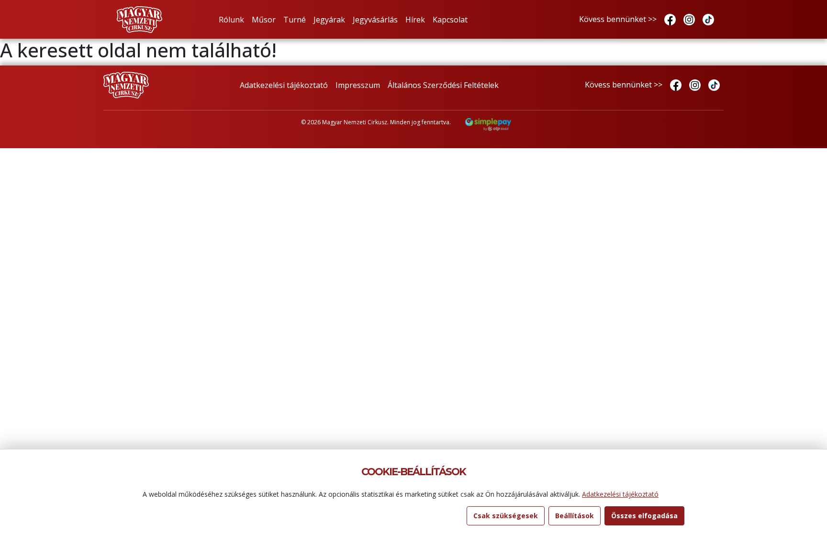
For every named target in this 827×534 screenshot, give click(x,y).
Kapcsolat (450, 19)
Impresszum (357, 85)
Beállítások (574, 515)
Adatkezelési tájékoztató (284, 85)
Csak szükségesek (505, 515)
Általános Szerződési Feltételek (443, 85)
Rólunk (231, 19)
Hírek (415, 19)
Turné (294, 19)
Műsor (264, 19)
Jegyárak (329, 19)
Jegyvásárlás (375, 19)
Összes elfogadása (644, 515)
